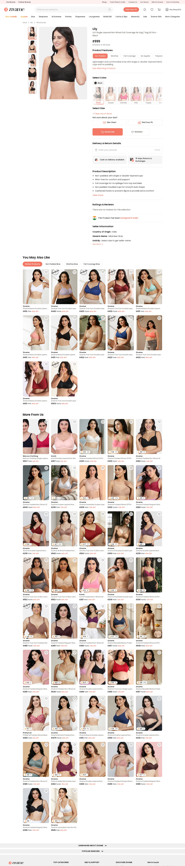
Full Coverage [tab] (130, 56)
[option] (32, 33)
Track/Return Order (117, 2)
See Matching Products (103, 68)
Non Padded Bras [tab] (53, 264)
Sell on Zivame (157, 2)
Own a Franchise (172, 2)
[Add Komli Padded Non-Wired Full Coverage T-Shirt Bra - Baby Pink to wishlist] (103, 560)
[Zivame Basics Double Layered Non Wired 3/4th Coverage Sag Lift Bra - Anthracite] (64, 332)
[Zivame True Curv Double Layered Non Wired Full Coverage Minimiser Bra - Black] (64, 378)
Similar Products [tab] (32, 264)
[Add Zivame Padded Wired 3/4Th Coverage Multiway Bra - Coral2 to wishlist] (131, 422)
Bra (31, 23)
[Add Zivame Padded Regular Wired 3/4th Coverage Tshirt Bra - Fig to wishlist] (75, 606)
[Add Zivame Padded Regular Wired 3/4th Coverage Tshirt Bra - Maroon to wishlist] (159, 468)
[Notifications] (144, 9)
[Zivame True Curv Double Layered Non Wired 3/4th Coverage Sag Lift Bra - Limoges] (92, 286)
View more (97, 195)
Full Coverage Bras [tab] (92, 264)
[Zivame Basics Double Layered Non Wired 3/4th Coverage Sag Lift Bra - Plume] (149, 286)
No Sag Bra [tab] (145, 56)
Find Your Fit (147, 122)
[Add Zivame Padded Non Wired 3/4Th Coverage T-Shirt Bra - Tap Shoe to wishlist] (159, 422)
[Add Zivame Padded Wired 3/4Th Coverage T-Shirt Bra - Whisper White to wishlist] (103, 422)
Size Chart (111, 122)
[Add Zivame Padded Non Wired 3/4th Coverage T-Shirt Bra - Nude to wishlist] (46, 468)
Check (157, 150)
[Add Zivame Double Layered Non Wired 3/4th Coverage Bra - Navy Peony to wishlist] (131, 699)
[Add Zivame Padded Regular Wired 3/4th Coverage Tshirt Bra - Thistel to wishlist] (46, 653)
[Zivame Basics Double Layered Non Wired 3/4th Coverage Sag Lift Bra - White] (36, 286)
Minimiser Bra (41, 23)
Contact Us (132, 2)
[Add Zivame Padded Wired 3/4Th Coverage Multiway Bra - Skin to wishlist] (159, 606)
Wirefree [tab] (114, 56)
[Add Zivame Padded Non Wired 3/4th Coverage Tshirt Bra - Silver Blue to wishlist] (46, 745)
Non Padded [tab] (100, 56)
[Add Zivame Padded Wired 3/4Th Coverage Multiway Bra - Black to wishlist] (159, 791)
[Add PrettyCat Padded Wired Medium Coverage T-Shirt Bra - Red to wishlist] (46, 699)
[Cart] (159, 9)
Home (25, 23)
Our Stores (144, 2)
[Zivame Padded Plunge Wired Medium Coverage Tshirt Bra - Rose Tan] (121, 759)
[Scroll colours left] (95, 96)
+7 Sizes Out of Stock (102, 113)
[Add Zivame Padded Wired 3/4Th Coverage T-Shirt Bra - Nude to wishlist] (131, 468)
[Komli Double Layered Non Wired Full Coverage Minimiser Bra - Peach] (64, 436)
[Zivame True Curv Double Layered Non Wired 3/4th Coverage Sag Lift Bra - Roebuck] (92, 332)
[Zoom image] (63, 63)
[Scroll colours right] (159, 96)
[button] (109, 9)
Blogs (104, 2)
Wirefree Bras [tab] (72, 264)
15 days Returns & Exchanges (144, 159)
